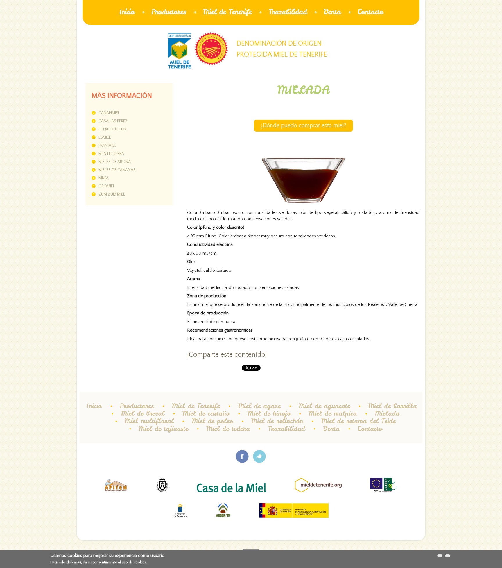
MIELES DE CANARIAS (117, 170)
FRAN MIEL (107, 145)
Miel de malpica (333, 413)
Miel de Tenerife (227, 12)
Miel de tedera (228, 428)
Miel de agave (259, 406)
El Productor (112, 129)
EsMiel (104, 137)
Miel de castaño (206, 413)
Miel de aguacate (324, 406)
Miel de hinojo (269, 413)
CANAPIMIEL (109, 113)
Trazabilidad (287, 12)
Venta (332, 12)
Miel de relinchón (277, 421)
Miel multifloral (149, 421)
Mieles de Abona (114, 162)
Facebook (242, 456)
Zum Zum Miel (111, 194)
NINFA (103, 178)
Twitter (259, 456)
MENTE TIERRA (111, 153)
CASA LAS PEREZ (113, 121)
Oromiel (106, 186)
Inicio (127, 12)
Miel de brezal (142, 413)
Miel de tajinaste (163, 428)
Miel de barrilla (392, 406)
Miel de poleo (212, 421)
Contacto (370, 12)
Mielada (387, 413)
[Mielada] (303, 163)
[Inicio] (179, 50)
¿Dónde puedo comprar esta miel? (303, 125)
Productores (168, 12)
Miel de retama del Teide (358, 421)
